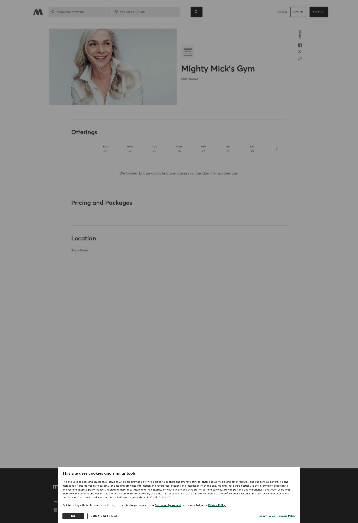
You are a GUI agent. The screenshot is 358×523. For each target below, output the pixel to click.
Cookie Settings (104, 516)
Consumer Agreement (168, 505)
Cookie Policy (287, 516)
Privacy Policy (217, 505)
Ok (73, 516)
